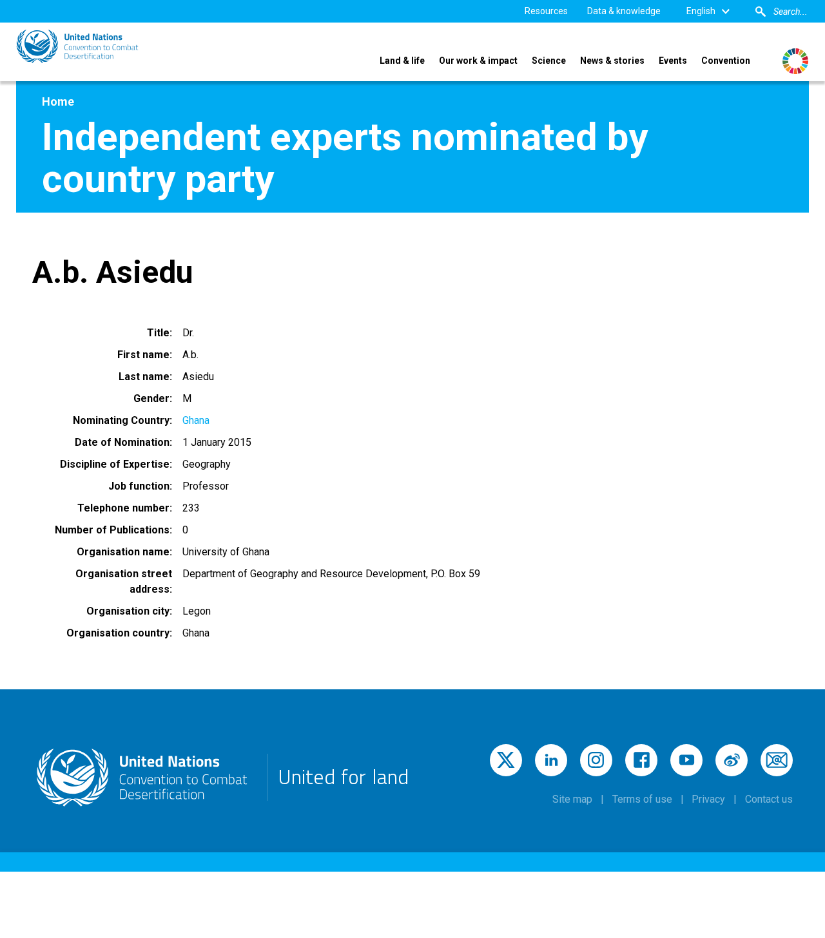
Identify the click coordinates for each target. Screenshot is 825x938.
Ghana (195, 420)
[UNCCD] (77, 46)
